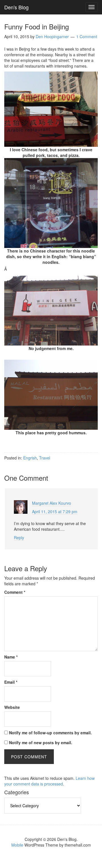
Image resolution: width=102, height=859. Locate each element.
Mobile (17, 845)
